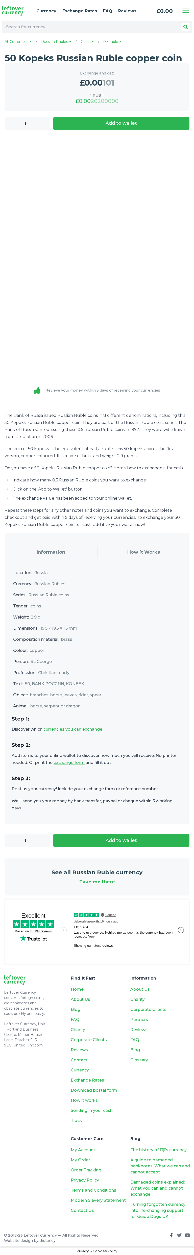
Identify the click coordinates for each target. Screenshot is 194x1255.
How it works (84, 1100)
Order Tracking (86, 1170)
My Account (83, 1149)
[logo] (15, 11)
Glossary (139, 1060)
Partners (139, 1019)
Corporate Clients (89, 1039)
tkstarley (47, 1240)
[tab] (51, 552)
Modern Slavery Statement (98, 1200)
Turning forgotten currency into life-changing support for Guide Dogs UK (157, 1210)
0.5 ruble (111, 41)
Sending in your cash (92, 1110)
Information (51, 552)
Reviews (127, 11)
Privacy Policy (85, 1180)
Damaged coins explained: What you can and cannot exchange (157, 1188)
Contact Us (82, 1210)
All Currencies (17, 41)
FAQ (107, 11)
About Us (80, 999)
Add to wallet (121, 123)
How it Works (143, 552)
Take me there (97, 882)
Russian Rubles (55, 41)
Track (76, 1120)
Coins (86, 41)
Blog (75, 1009)
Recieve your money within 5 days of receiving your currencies (102, 390)
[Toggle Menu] (185, 11)
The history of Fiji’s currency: (159, 1149)
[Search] (185, 27)
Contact (79, 1060)
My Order (80, 1160)
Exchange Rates (79, 11)
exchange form (69, 762)
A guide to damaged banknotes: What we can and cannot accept (160, 1166)
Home (77, 989)
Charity (78, 1029)
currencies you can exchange (72, 729)
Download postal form (94, 1090)
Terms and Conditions (93, 1190)
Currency (46, 11)
